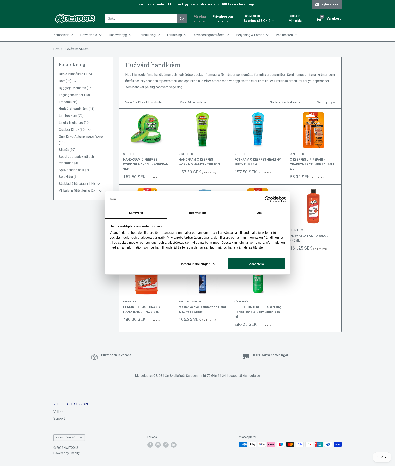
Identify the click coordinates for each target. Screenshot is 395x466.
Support (59, 418)
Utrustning (174, 35)
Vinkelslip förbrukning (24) (78, 191)
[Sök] (182, 18)
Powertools (88, 35)
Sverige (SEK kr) (66, 437)
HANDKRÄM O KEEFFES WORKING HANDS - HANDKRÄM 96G (146, 164)
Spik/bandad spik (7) (74, 170)
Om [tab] (259, 212)
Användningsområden (209, 35)
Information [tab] (197, 212)
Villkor (58, 412)
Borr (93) (65, 81)
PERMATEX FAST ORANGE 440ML (309, 238)
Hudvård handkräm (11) (77, 109)
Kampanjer (61, 35)
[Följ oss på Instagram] (158, 445)
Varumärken (284, 35)
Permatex (296, 230)
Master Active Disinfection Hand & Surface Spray (202, 309)
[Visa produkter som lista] (333, 102)
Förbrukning (147, 35)
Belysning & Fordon (250, 35)
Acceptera (256, 264)
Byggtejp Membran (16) (76, 88)
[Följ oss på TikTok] (166, 445)
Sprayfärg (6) (68, 177)
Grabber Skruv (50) (72, 130)
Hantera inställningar (195, 264)
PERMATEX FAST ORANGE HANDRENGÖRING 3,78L (142, 309)
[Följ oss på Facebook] (150, 445)
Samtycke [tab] (136, 212)
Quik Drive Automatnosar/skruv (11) (81, 140)
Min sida (295, 21)
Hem (56, 49)
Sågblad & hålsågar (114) (77, 184)
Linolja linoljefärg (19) (74, 123)
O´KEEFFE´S (130, 153)
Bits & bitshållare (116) (75, 74)
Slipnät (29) (67, 150)
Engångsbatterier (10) (74, 95)
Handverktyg (118, 35)
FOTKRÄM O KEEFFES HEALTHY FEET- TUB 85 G (257, 162)
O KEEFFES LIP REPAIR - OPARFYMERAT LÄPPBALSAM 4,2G (312, 164)
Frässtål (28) (68, 102)
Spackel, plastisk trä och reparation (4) (76, 160)
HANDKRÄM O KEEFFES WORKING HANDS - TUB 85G (199, 162)
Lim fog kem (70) (71, 116)
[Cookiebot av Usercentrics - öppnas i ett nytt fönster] (268, 199)
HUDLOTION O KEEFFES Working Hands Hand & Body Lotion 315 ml (258, 312)
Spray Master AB (190, 301)
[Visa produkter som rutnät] (326, 102)
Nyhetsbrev (329, 4)
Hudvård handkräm (76, 49)
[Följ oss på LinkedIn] (174, 445)
